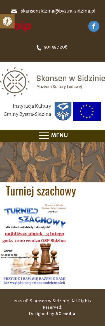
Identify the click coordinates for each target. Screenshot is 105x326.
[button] (7, 21)
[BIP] (18, 26)
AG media (65, 313)
